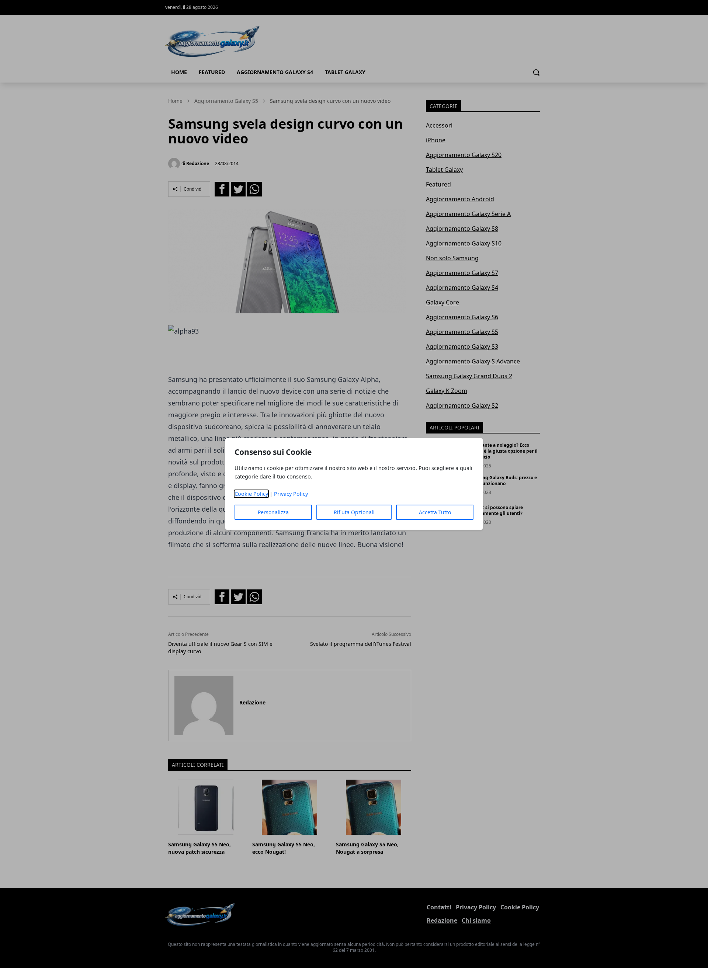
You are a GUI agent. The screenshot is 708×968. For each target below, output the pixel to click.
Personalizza (273, 512)
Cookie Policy (251, 493)
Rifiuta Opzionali (354, 512)
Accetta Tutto (435, 512)
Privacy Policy (291, 493)
